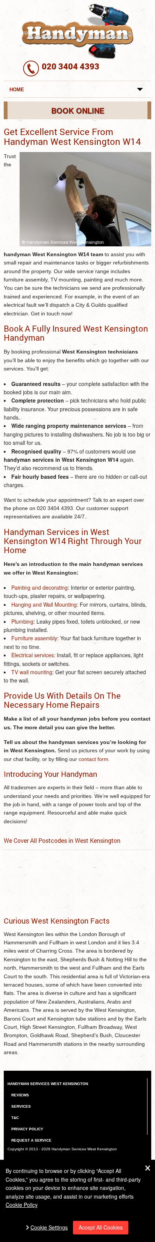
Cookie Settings (49, 1227)
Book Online (77, 110)
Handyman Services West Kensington (48, 1084)
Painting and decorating (39, 587)
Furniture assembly (34, 638)
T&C (15, 1118)
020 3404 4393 (70, 66)
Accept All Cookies (101, 1227)
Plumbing (22, 621)
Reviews (20, 1095)
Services (21, 1106)
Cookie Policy (22, 1204)
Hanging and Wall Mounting (44, 604)
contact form (93, 759)
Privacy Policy (27, 1129)
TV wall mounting (31, 672)
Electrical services (32, 655)
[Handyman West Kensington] (77, 30)
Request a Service (31, 1140)
